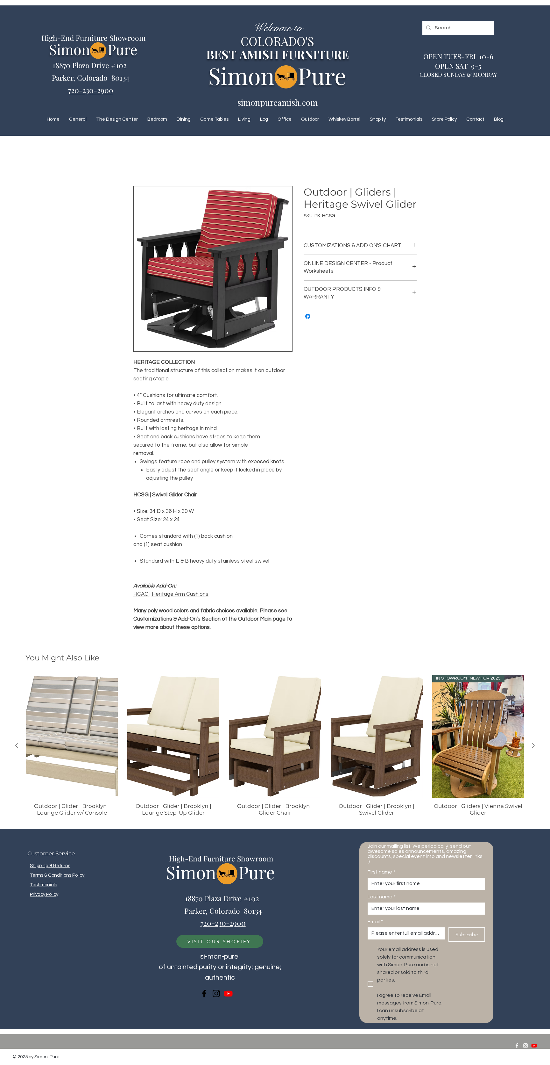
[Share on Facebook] (308, 316)
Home (140, 163)
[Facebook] (204, 994)
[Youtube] (228, 994)
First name (381, 872)
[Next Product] (533, 746)
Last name (382, 897)
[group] (275, 746)
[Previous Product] (16, 746)
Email (375, 922)
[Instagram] (216, 994)
